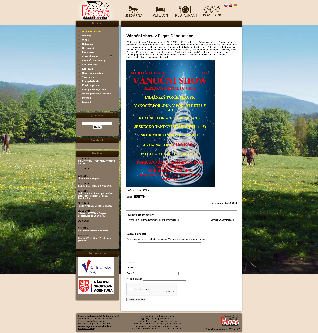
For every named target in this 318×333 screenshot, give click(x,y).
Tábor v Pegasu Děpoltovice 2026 (95, 206)
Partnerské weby (86, 328)
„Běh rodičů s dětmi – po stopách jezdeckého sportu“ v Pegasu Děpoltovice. (95, 196)
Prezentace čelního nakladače (93, 230)
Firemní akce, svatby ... (95, 60)
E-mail (130, 273)
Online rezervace (91, 31)
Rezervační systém (92, 73)
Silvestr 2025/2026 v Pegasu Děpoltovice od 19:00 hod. (92, 214)
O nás (85, 39)
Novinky (86, 35)
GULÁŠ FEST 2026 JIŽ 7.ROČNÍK (95, 186)
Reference (88, 44)
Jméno (130, 267)
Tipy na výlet (89, 77)
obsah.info (221, 329)
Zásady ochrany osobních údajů (94, 326)
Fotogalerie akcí (91, 81)
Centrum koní (89, 64)
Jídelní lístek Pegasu (88, 178)
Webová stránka (134, 279)
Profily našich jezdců (94, 89)
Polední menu (90, 56)
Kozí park (87, 68)
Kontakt (86, 102)
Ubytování (88, 48)
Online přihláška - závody (96, 93)
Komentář (131, 262)
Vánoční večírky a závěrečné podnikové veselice (152, 220)
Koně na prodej (91, 85)
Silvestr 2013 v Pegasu (224, 220)
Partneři (86, 97)
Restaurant (88, 52)
